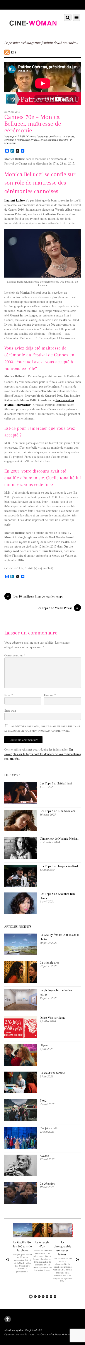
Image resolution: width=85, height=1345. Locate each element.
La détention (47, 1183)
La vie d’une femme (52, 1073)
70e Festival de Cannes (61, 136)
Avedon (45, 1156)
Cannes (31, 136)
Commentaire (14, 655)
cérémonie (10, 139)
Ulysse (44, 1045)
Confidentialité (33, 1330)
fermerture (31, 139)
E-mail (50, 695)
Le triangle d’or (50, 962)
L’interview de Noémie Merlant (59, 838)
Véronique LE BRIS (14, 136)
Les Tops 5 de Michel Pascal (57, 608)
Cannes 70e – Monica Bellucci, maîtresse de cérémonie (32, 123)
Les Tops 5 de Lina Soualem (57, 811)
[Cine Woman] (32, 32)
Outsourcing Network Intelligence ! (60, 1334)
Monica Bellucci (47, 139)
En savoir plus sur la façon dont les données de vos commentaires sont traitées (42, 754)
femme (20, 139)
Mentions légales (13, 1330)
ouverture (62, 139)
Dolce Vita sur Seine (52, 1017)
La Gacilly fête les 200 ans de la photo (22, 1246)
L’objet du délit (49, 1128)
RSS (13, 52)
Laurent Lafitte (14, 200)
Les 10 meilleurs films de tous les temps (35, 596)
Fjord (43, 1100)
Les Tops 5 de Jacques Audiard (59, 866)
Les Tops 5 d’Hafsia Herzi (56, 783)
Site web (10, 710)
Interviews (42, 136)
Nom (8, 695)
